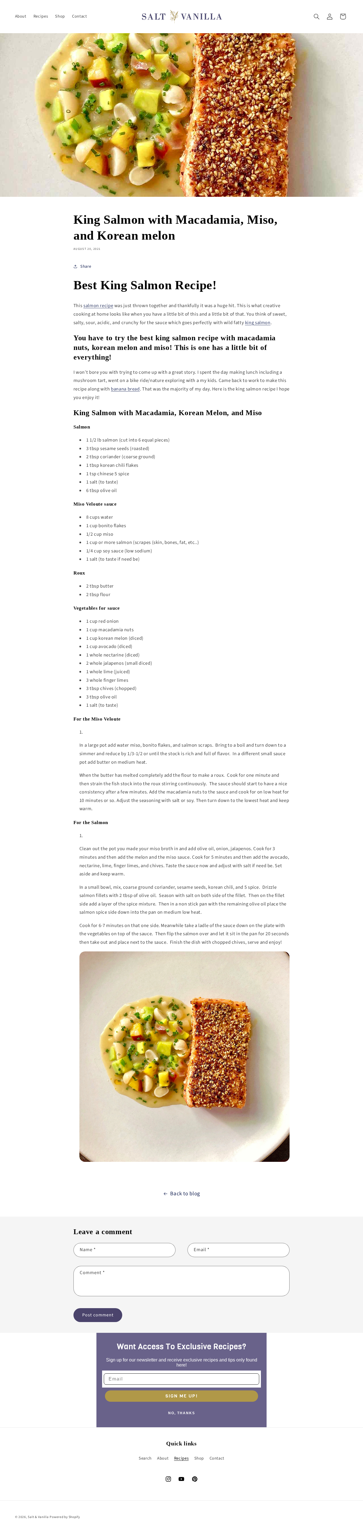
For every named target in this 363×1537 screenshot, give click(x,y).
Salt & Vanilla (38, 1517)
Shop (199, 1458)
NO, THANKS (181, 1413)
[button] (316, 16)
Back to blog (185, 1194)
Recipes (181, 1458)
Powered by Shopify (65, 1517)
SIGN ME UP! (181, 1396)
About (162, 1458)
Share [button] (85, 266)
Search (145, 1458)
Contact (217, 1458)
